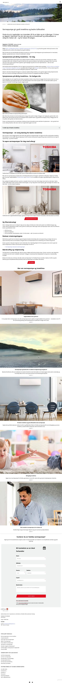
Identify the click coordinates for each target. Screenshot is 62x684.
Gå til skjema (31, 262)
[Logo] (6, 2)
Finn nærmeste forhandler (22, 600)
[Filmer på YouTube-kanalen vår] (32, 682)
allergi (36, 68)
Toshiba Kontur (20, 177)
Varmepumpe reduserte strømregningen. (15, 247)
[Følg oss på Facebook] (29, 682)
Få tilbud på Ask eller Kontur (31, 218)
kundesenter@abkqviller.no (9, 623)
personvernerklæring (23, 603)
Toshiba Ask (28, 177)
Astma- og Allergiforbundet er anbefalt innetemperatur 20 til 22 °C (20, 48)
